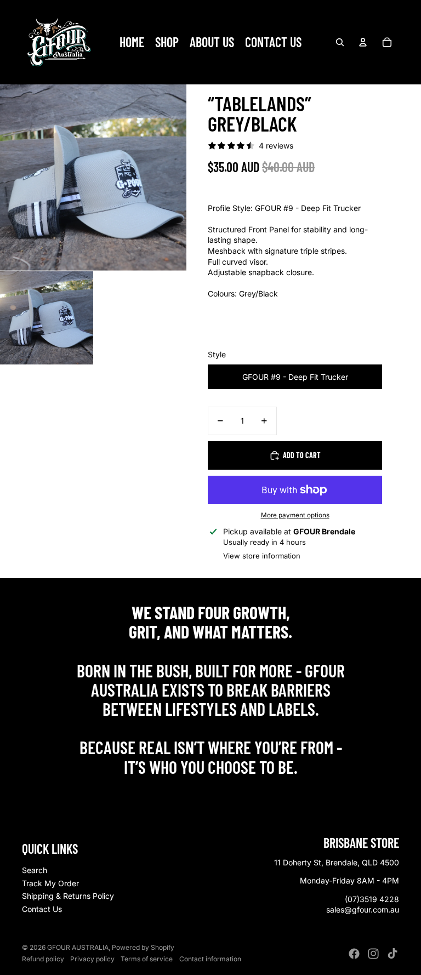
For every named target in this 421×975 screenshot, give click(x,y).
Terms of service (147, 959)
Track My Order (50, 883)
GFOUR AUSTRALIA (78, 947)
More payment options (295, 515)
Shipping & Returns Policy (68, 895)
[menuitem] (132, 42)
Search (34, 870)
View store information (261, 555)
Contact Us (42, 909)
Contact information (210, 959)
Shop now (211, 790)
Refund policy (43, 959)
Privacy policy (92, 959)
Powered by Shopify (143, 947)
